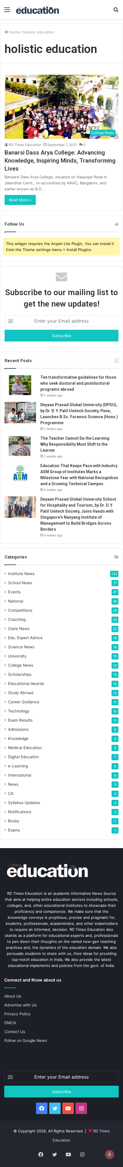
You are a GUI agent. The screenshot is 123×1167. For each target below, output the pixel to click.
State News (18, 628)
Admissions (18, 729)
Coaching (16, 619)
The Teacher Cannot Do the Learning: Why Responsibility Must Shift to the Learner (75, 444)
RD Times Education (25, 145)
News (13, 784)
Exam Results (20, 720)
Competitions (20, 610)
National (15, 601)
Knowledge (18, 738)
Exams (14, 830)
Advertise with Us (20, 1005)
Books (13, 821)
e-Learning (18, 766)
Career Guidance (23, 702)
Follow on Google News (25, 1040)
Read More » (20, 200)
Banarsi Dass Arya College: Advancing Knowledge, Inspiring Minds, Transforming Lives (60, 160)
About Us (12, 996)
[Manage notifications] (109, 1154)
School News (20, 582)
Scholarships (19, 674)
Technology (18, 711)
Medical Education (25, 747)
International (19, 775)
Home (14, 32)
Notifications (19, 811)
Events (14, 592)
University (17, 656)
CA (10, 793)
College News (20, 665)
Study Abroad (20, 692)
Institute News (21, 573)
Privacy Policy (17, 1014)
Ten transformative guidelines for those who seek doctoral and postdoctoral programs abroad (78, 383)
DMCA (10, 1022)
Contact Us (14, 1031)
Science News (21, 647)
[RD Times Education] (37, 9)
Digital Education (23, 757)
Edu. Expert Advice (25, 637)
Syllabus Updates (24, 802)
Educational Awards (26, 683)
